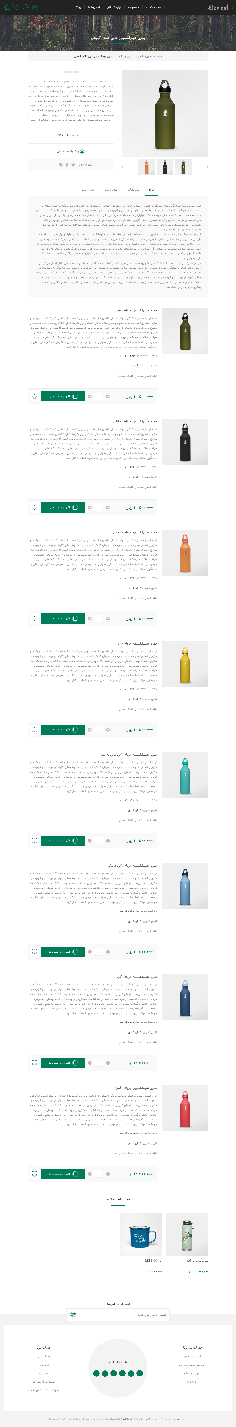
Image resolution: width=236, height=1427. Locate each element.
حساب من (44, 1356)
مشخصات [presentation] (133, 189)
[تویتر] (131, 1373)
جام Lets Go (153, 1261)
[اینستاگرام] (113, 1373)
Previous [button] (204, 167)
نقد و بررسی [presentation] (111, 189)
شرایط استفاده (191, 1373)
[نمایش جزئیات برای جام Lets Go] (141, 1234)
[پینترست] (122, 1373)
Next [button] (126, 167)
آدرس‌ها (44, 1365)
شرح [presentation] (152, 189)
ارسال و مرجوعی (192, 1356)
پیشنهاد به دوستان (68, 151)
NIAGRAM (126, 1419)
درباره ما (192, 1382)
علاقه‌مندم (35, 396)
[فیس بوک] (139, 1373)
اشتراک (73, 1315)
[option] (183, 167)
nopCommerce (178, 1419)
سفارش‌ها (44, 1373)
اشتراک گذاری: (85, 165)
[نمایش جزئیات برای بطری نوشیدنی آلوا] (187, 1234)
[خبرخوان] (96, 1373)
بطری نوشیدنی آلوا (197, 1261)
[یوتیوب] (105, 1373)
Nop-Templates (151, 1419)
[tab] (151, 190)
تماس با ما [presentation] (88, 189)
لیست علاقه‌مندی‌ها (44, 1382)
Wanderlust (65, 136)
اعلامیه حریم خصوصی (191, 1365)
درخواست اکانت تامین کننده (44, 1390)
